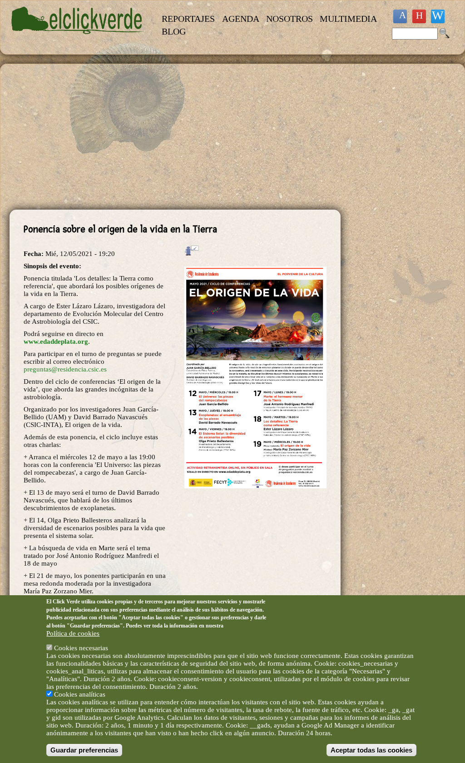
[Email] (438, 16)
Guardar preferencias (84, 750)
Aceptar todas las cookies (371, 750)
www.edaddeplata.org (56, 341)
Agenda (240, 19)
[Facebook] (400, 16)
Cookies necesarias (81, 648)
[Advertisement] (175, 137)
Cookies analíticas (79, 694)
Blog (174, 31)
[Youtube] (419, 16)
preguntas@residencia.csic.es (65, 369)
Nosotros (289, 19)
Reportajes (188, 19)
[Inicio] (78, 39)
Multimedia (348, 19)
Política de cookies (72, 633)
